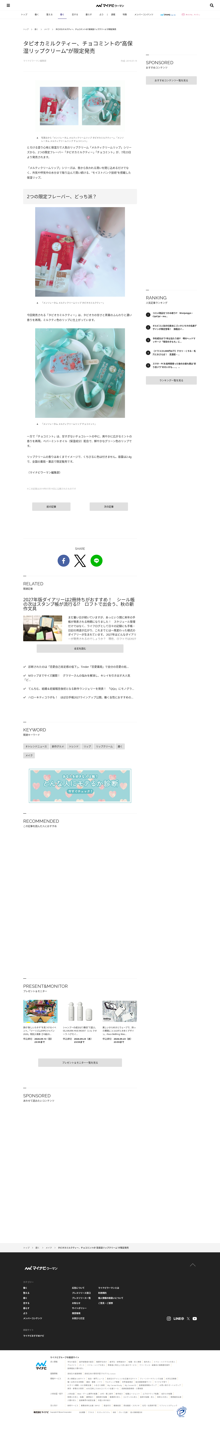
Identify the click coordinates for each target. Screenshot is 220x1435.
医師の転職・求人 (147, 1397)
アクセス (91, 1412)
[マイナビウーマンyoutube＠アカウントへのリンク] (195, 1318)
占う (101, 14)
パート (82, 1365)
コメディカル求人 (130, 1397)
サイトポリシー (79, 1308)
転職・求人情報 (135, 1362)
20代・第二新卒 (106, 1394)
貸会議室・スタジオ (131, 1405)
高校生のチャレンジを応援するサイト (122, 1379)
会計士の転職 (166, 1394)
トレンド (74, 746)
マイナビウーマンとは (108, 1287)
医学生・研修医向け (118, 1362)
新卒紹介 (119, 1394)
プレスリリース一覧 (81, 1298)
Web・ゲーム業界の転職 (87, 1394)
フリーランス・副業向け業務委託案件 (154, 1365)
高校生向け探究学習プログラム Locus (100, 1373)
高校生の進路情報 (74, 1373)
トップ (24, 14)
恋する (75, 14)
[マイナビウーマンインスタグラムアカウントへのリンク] (169, 1318)
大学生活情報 (171, 1379)
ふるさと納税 (99, 1385)
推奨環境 (76, 1313)
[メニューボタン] (8, 5)
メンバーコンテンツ (143, 14)
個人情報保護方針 (136, 1412)
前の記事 (51, 506)
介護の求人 (71, 1400)
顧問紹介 (90, 1397)
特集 (125, 14)
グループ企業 (123, 1412)
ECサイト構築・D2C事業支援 (79, 1385)
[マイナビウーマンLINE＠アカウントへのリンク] (179, 1318)
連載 (113, 14)
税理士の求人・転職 (75, 1397)
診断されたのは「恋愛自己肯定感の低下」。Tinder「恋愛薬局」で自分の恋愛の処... (78, 667)
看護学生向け (101, 1362)
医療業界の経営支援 (87, 1400)
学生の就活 (71, 1362)
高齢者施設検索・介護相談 (132, 1388)
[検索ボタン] (212, 5)
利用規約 (102, 1292)
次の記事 (109, 506)
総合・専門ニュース (96, 1379)
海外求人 (147, 1362)
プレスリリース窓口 (81, 1292)
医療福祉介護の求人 (75, 1368)
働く (37, 14)
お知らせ (76, 1303)
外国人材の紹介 (104, 1400)
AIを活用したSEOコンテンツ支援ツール (102, 1388)
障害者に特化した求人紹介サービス (122, 1365)
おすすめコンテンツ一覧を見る (171, 80)
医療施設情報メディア (148, 1385)
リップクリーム (104, 746)
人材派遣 (71, 1394)
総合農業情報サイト (144, 1382)
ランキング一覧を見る (171, 380)
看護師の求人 (115, 1397)
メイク (47, 29)
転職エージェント (133, 1394)
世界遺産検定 (127, 1382)
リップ (87, 746)
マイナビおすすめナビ (33, 1335)
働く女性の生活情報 (75, 1382)
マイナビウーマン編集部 (34, 60)
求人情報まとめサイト (76, 1379)
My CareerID (130, 1385)
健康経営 (117, 1405)
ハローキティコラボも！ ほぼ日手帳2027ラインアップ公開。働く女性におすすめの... (80, 697)
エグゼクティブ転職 (151, 1394)
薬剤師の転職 (101, 1397)
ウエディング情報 (112, 1382)
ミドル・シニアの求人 (96, 1365)
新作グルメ (58, 746)
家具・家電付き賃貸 (75, 1388)
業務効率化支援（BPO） (91, 1405)
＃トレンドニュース (36, 746)
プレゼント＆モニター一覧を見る (80, 1062)
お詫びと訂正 (78, 1318)
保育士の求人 (162, 1397)
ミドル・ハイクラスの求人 (164, 1362)
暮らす (89, 14)
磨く (62, 14)
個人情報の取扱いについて (110, 1298)
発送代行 (107, 1405)
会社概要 (82, 1412)
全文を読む (80, 648)
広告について (78, 1287)
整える (49, 14)
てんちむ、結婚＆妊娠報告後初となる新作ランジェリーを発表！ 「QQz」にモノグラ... (81, 688)
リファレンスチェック (168, 1405)
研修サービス (72, 1405)
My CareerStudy (114, 1385)
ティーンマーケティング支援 (151, 1379)
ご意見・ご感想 (105, 1303)
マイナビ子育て (160, 1382)
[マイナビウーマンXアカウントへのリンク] (188, 1318)
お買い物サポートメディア (170, 1385)
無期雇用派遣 (176, 1397)
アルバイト (71, 1365)
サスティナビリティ (103, 1412)
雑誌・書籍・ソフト (94, 1382)
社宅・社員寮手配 (149, 1405)
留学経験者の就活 (86, 1362)
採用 (114, 1412)
